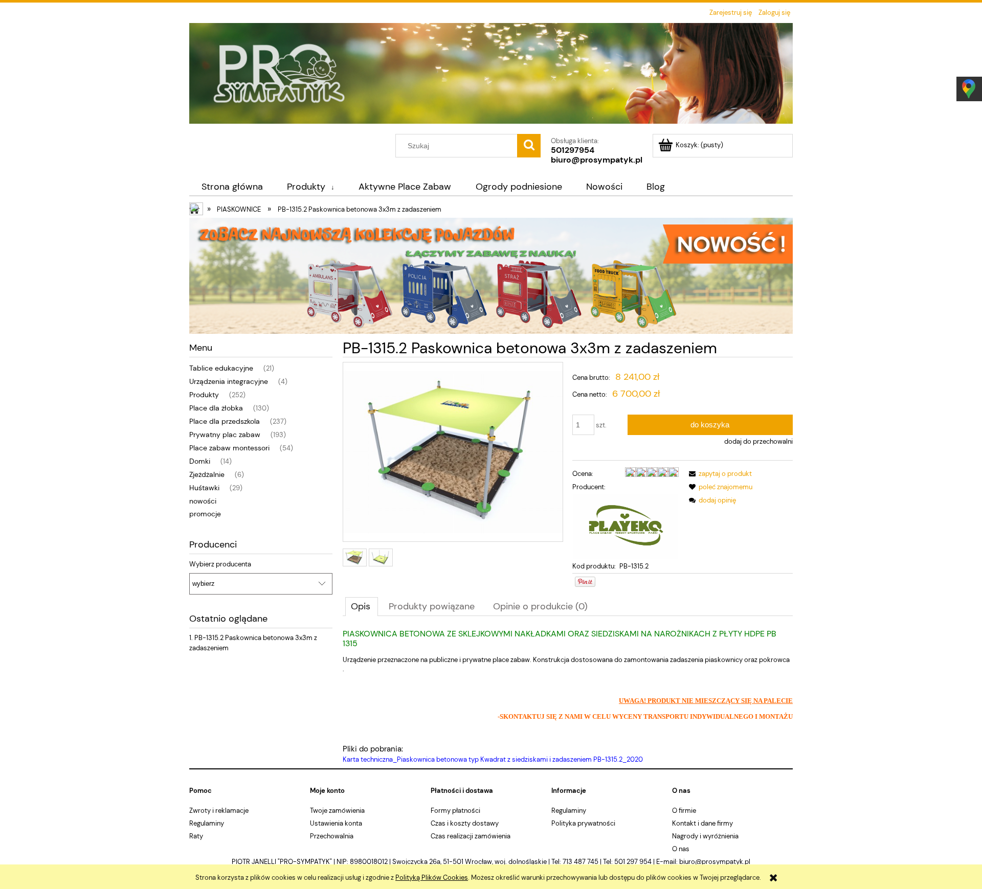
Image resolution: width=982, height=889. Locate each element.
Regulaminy (206, 823)
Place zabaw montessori (229, 447)
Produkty (204, 394)
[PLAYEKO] (625, 526)
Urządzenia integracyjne (228, 381)
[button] (718, 473)
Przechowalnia (331, 836)
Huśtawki (204, 487)
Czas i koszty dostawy (465, 823)
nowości (202, 501)
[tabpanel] (568, 697)
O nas (680, 849)
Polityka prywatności (583, 823)
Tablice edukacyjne (221, 368)
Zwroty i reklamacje (219, 810)
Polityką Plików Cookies (431, 877)
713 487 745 (580, 861)
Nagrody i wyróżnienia (705, 836)
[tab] (362, 606)
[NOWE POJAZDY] (491, 274)
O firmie (684, 810)
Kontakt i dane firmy (702, 823)
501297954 (572, 150)
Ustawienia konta (336, 823)
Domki (199, 461)
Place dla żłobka (216, 408)
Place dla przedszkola (224, 421)
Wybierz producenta (220, 564)
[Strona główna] (491, 77)
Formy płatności (455, 810)
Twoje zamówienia (337, 810)
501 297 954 (633, 861)
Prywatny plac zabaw (224, 434)
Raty (196, 836)
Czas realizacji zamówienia (470, 836)
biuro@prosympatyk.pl (596, 159)
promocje (205, 513)
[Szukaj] (529, 145)
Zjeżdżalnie (207, 474)
